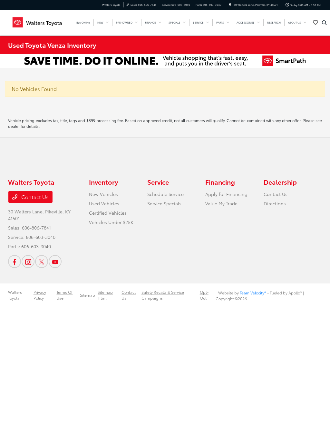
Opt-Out (204, 295)
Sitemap (87, 295)
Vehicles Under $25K (111, 222)
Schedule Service (165, 194)
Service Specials (164, 203)
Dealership (280, 181)
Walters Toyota (15, 295)
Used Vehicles (104, 203)
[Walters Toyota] (37, 21)
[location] (230, 4)
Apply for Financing (226, 194)
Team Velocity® (253, 292)
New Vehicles (103, 194)
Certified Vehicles (108, 213)
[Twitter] (41, 261)
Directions (275, 203)
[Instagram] (28, 261)
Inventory (103, 181)
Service (158, 181)
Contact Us (34, 196)
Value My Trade (221, 203)
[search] (324, 22)
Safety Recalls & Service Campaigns (162, 295)
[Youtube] (55, 261)
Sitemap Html (105, 295)
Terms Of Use (64, 295)
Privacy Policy (40, 295)
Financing (220, 181)
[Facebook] (14, 261)
